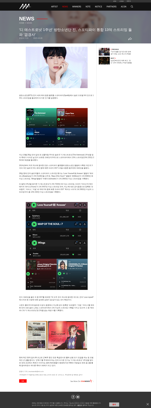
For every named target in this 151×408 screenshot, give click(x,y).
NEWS (65, 7)
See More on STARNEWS (82, 381)
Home (21, 23)
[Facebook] (73, 397)
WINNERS (76, 7)
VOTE (88, 7)
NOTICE (98, 7)
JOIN (114, 1)
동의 (114, 404)
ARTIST (54, 7)
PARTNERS (112, 7)
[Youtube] (78, 397)
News (29, 23)
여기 (78, 405)
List (23, 381)
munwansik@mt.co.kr (36, 371)
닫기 (148, 404)
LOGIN (121, 1)
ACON (123, 7)
